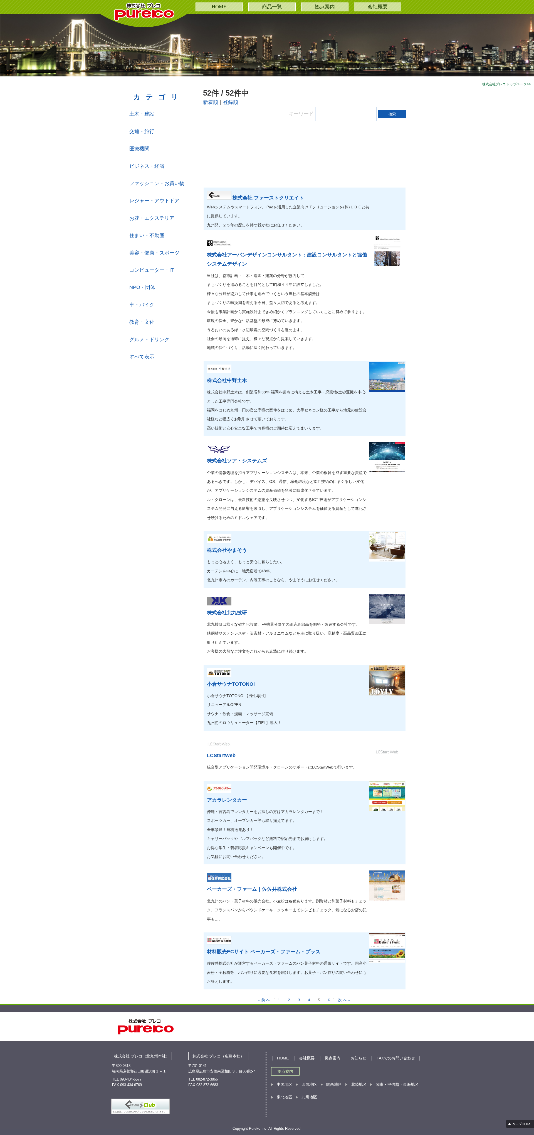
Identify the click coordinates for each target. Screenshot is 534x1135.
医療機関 (139, 148)
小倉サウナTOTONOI (231, 684)
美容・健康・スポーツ (154, 253)
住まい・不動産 (146, 235)
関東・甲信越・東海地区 (397, 1084)
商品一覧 (272, 6)
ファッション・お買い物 (156, 183)
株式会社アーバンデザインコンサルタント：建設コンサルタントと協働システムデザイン (287, 259)
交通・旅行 (141, 131)
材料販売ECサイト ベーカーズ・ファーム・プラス (263, 951)
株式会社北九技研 (227, 612)
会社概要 (378, 6)
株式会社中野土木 (227, 380)
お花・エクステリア (151, 218)
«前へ (264, 1000)
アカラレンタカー (227, 800)
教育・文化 (141, 322)
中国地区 (284, 1084)
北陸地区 (359, 1084)
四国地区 (309, 1084)
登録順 (230, 102)
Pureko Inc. (258, 1128)
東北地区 (284, 1097)
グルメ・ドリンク (149, 339)
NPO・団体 (142, 287)
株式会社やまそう (227, 550)
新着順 (210, 102)
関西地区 (334, 1084)
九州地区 (309, 1097)
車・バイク (141, 305)
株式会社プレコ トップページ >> (506, 84)
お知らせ (358, 1058)
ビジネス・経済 (146, 166)
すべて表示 (141, 357)
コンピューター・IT (151, 270)
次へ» (344, 1000)
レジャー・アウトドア (154, 200)
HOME (219, 6)
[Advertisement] (292, 151)
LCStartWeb (221, 755)
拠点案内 (325, 6)
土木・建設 (141, 114)
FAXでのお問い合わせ (396, 1058)
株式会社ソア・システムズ (237, 460)
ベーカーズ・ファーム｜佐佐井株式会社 (252, 889)
